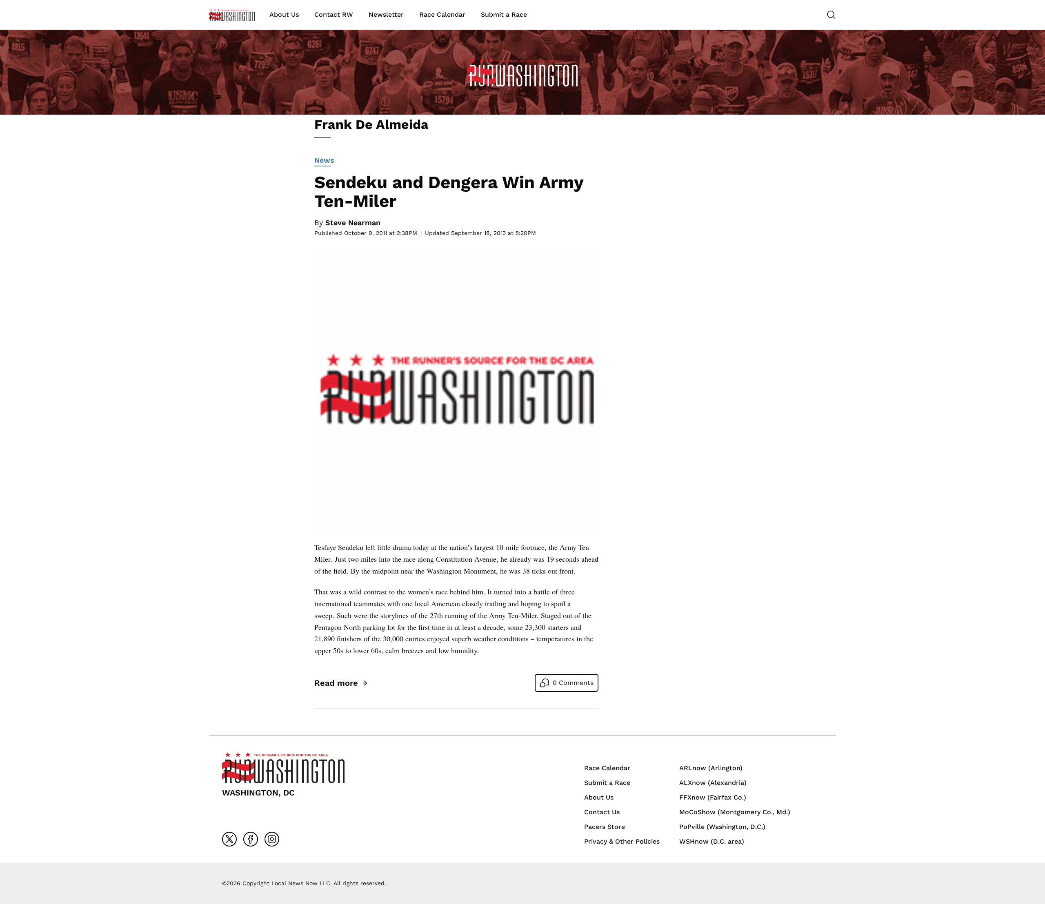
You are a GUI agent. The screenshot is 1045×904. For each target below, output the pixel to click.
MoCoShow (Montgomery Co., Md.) (734, 812)
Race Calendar (442, 14)
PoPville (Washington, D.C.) (722, 827)
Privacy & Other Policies (622, 841)
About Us (284, 14)
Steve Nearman (352, 222)
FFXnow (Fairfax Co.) (712, 797)
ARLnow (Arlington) (711, 768)
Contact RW (333, 14)
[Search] (831, 15)
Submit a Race (504, 14)
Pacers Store (604, 827)
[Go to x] (229, 839)
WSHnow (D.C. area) (711, 841)
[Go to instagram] (272, 839)
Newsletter (386, 14)
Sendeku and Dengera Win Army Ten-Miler (448, 191)
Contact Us (602, 812)
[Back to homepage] (232, 15)
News (324, 160)
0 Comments (573, 683)
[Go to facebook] (250, 839)
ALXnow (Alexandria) (713, 783)
